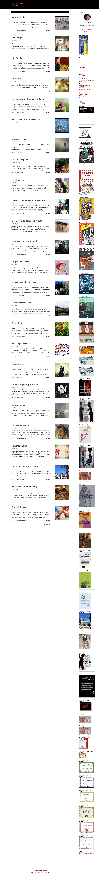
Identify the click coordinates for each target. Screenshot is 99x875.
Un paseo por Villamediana (23, 282)
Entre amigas (17, 37)
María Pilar (87, 22)
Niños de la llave (18, 139)
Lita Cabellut (17, 58)
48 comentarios (21, 479)
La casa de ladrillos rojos (22, 302)
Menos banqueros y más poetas (25, 384)
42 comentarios (21, 418)
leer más (48, 30)
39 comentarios (21, 336)
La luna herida (17, 364)
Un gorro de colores (20, 261)
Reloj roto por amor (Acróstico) (25, 241)
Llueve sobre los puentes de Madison (28, 200)
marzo (81, 64)
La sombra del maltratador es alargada (28, 99)
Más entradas (47, 524)
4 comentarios (20, 152)
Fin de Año (16, 78)
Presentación (82, 852)
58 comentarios (21, 459)
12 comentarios (21, 125)
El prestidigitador (19, 507)
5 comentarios (20, 377)
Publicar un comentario (22, 30)
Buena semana (82, 86)
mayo (81, 62)
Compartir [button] (13, 30)
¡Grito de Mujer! (18, 17)
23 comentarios (21, 213)
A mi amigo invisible (20, 343)
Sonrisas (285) (82, 95)
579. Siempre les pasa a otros (85, 81)
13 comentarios (21, 71)
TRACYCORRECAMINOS (84, 89)
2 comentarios (20, 295)
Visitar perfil (87, 31)
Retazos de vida (17, 3)
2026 (80, 59)
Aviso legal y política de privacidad (86, 853)
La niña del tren (18, 405)
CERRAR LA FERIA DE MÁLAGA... (86, 90)
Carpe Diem (16, 323)
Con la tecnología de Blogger (41, 870)
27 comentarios (21, 274)
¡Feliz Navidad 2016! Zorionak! (25, 119)
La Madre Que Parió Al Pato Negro (86, 80)
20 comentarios (21, 193)
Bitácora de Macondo (84, 94)
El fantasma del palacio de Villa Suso (28, 221)
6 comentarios (20, 112)
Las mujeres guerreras (21, 425)
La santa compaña (19, 159)
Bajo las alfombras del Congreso (26, 486)
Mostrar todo (65, 12)
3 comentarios (20, 50)
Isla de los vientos (83, 98)
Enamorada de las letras (84, 85)
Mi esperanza (17, 180)
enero (81, 66)
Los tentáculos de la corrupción (25, 466)
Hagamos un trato (19, 445)
